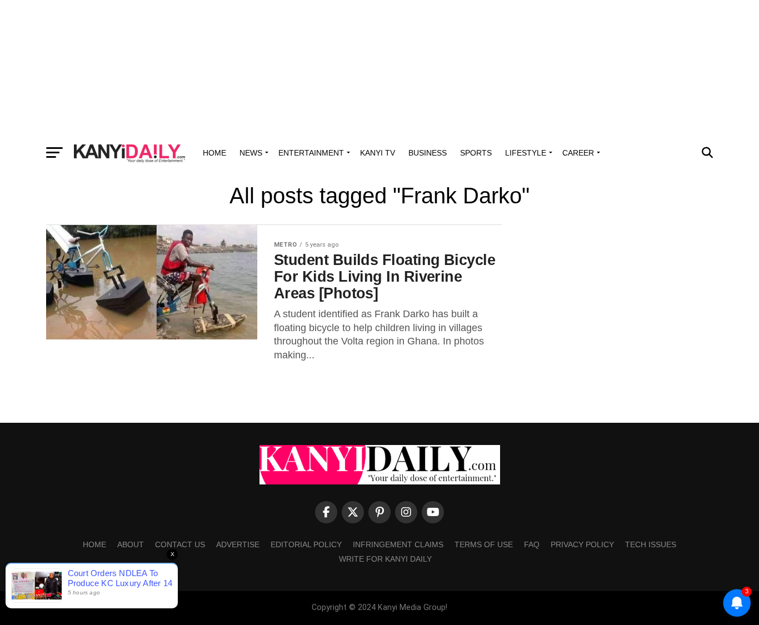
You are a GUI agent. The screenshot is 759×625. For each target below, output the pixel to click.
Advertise (237, 544)
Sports (476, 152)
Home (214, 152)
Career (578, 152)
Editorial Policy (306, 544)
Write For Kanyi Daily (385, 558)
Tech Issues (650, 544)
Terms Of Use (484, 544)
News (250, 152)
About (130, 544)
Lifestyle (525, 152)
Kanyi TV (377, 152)
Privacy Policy (582, 544)
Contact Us (180, 544)
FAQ (532, 544)
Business (427, 152)
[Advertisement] (379, 69)
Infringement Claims (398, 544)
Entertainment (311, 152)
